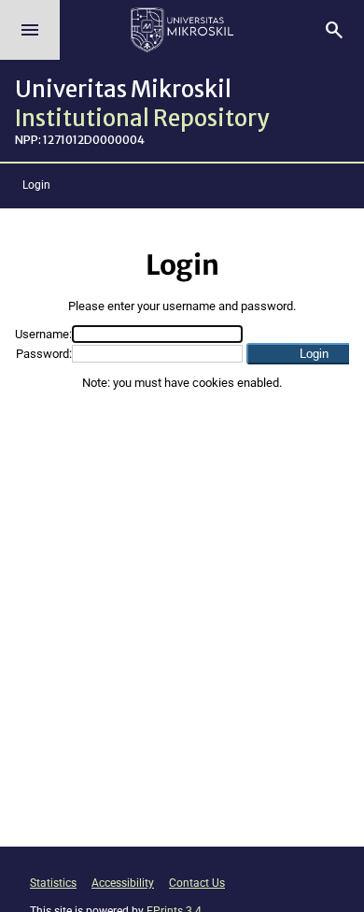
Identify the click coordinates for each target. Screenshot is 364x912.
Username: (43, 334)
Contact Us (197, 883)
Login (36, 185)
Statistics (53, 883)
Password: (44, 354)
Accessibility (122, 883)
